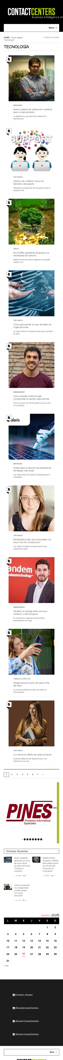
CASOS (16, 249)
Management (19, 392)
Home (6, 38)
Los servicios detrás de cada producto (32, 754)
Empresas (17, 105)
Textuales (18, 177)
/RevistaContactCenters (27, 1008)
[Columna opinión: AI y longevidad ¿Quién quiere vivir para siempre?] (8, 887)
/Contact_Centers (24, 995)
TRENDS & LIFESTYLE (21, 679)
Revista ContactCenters (27, 1021)
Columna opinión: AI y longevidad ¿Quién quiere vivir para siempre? (22, 890)
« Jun (6, 966)
